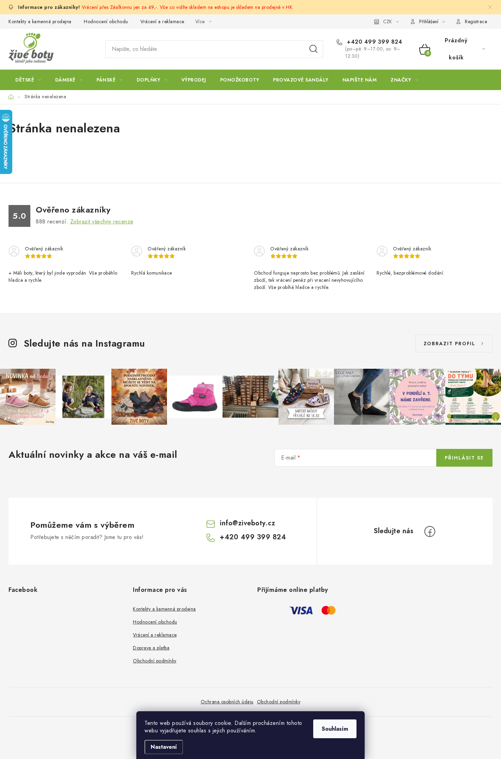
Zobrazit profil (449, 343)
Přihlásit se (464, 457)
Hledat (313, 49)
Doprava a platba (151, 647)
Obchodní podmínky (155, 660)
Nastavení (164, 747)
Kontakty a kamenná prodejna (40, 21)
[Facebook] (429, 531)
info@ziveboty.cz (247, 523)
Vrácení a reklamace (162, 21)
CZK (387, 21)
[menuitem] (28, 80)
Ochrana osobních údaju (227, 701)
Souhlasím (335, 729)
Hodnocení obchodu (106, 21)
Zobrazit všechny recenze (102, 221)
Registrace (476, 21)
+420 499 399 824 (373, 42)
